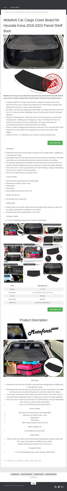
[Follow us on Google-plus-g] (62, 487)
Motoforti (32, 460)
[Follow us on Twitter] (59, 487)
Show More (33, 477)
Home (5, 7)
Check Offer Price (55, 143)
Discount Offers (14, 7)
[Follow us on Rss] (55, 487)
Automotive (7, 12)
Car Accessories (18, 12)
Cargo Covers (30, 12)
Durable (26, 460)
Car (15, 460)
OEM (36, 460)
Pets (40, 460)
